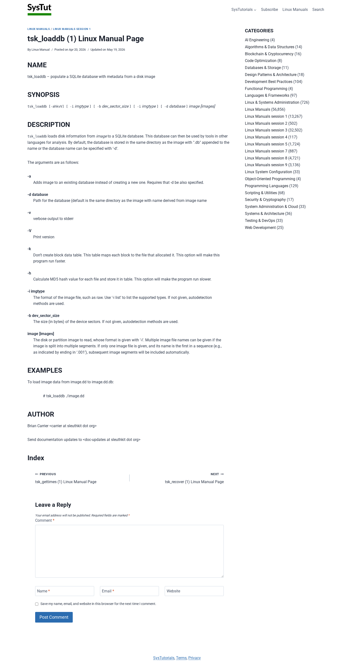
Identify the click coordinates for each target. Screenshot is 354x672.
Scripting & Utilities (261, 193)
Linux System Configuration (268, 172)
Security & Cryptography (265, 199)
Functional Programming (266, 88)
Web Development (260, 227)
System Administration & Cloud (271, 206)
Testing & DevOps (260, 220)
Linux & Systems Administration (272, 102)
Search (318, 9)
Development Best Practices (268, 81)
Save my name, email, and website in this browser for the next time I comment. (98, 604)
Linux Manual (41, 49)
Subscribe (269, 9)
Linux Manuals (295, 9)
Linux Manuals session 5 (266, 144)
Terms (181, 658)
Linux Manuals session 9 (266, 165)
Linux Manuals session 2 (266, 123)
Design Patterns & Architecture (270, 74)
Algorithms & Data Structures (269, 47)
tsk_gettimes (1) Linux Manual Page (65, 478)
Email (108, 591)
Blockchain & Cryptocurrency (269, 54)
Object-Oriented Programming (270, 179)
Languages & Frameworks (267, 95)
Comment (44, 520)
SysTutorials (163, 658)
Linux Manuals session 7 (266, 151)
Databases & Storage (263, 67)
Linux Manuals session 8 (266, 158)
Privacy (194, 658)
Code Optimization (260, 60)
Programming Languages (266, 186)
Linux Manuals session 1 (72, 29)
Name (43, 591)
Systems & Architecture (264, 213)
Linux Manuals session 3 (266, 130)
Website (173, 591)
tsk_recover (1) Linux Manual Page (194, 478)
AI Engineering (257, 40)
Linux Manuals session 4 (266, 137)
